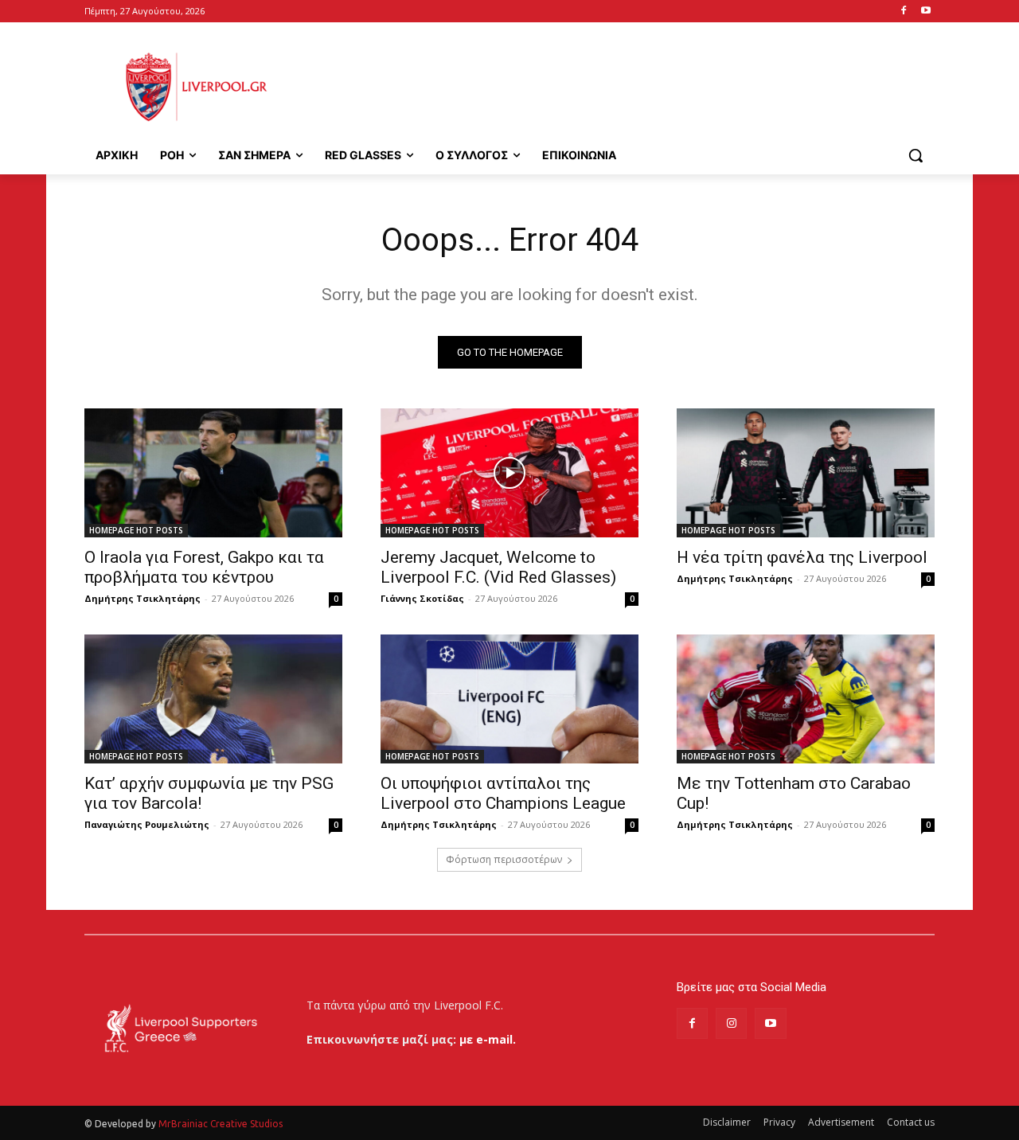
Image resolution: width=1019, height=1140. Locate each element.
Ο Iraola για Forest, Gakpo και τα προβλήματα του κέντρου (204, 567)
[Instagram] (731, 1023)
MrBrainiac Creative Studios (220, 1124)
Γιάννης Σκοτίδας (422, 598)
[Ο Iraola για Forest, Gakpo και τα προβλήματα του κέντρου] (213, 472)
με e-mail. (487, 1039)
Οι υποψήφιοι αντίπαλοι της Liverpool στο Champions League (503, 793)
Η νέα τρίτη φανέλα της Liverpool (802, 557)
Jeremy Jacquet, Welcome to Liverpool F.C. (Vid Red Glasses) (498, 567)
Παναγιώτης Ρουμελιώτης (146, 824)
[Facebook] (903, 11)
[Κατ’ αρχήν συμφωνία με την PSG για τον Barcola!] (213, 698)
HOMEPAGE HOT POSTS (136, 530)
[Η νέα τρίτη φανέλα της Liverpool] (806, 472)
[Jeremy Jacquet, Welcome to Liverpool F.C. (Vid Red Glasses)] (509, 472)
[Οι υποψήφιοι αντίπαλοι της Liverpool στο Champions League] (509, 698)
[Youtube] (925, 11)
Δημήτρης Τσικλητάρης (142, 598)
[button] (915, 155)
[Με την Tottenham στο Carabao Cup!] (806, 698)
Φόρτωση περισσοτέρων (504, 859)
